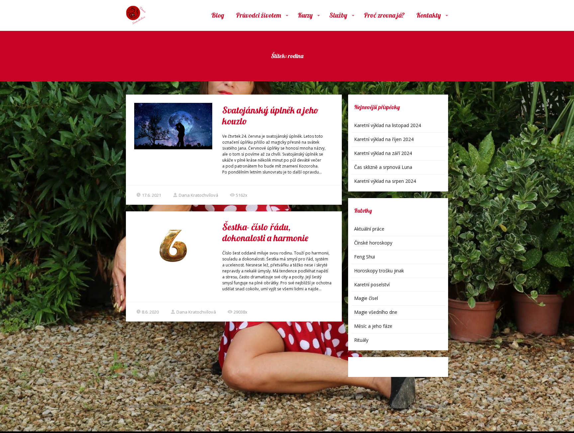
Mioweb (440, 417)
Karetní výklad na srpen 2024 (385, 181)
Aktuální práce (369, 229)
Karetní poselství (372, 284)
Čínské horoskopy (373, 243)
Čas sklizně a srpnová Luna (383, 167)
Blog (217, 15)
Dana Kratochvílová (198, 195)
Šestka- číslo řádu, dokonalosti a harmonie (265, 232)
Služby (338, 15)
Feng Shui (364, 256)
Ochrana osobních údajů (376, 406)
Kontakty (428, 15)
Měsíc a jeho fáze (373, 326)
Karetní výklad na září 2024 (383, 153)
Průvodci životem (258, 15)
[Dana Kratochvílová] (136, 15)
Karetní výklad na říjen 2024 (384, 139)
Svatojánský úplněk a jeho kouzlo (270, 115)
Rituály (361, 340)
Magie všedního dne (375, 312)
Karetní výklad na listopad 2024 (387, 125)
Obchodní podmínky (428, 406)
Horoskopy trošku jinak (379, 270)
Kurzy (305, 15)
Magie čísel (366, 298)
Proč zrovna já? (384, 15)
